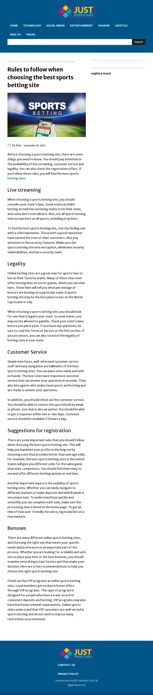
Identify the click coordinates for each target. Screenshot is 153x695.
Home (10, 61)
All (17, 61)
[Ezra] (9, 145)
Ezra (18, 145)
